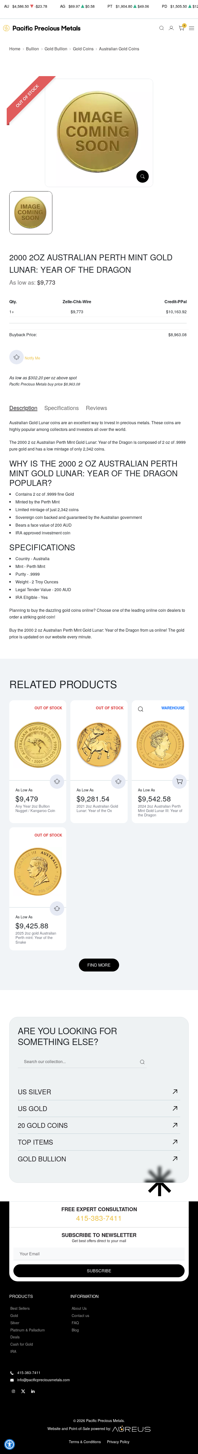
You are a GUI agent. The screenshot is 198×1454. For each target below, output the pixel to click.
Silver (14, 1322)
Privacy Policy (118, 1441)
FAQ (75, 1322)
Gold (14, 1315)
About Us (79, 1308)
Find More (99, 965)
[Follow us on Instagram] (13, 1391)
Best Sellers (20, 1308)
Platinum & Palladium (27, 1329)
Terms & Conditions (85, 1441)
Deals (15, 1336)
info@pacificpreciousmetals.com (43, 1379)
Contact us (80, 1315)
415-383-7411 (99, 1217)
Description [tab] (23, 408)
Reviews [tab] (96, 408)
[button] (9, 1444)
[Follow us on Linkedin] (33, 1391)
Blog (75, 1329)
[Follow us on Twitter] (23, 1391)
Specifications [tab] (61, 408)
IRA (13, 1351)
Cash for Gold (21, 1344)
